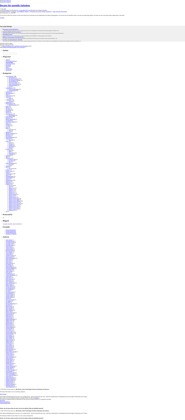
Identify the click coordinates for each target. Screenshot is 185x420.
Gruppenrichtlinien (13, 85)
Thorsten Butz (9, 368)
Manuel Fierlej (9, 306)
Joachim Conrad (9, 294)
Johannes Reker (9, 297)
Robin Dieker (9, 350)
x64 (7, 211)
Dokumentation (12, 90)
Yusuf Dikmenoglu (10, 386)
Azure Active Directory (14, 84)
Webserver (8, 181)
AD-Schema (11, 77)
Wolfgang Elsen (9, 383)
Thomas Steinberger (10, 366)
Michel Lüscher (9, 325)
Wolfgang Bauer (9, 381)
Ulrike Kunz (8, 376)
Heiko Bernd (9, 277)
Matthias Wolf (9, 320)
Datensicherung (9, 103)
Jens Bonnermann (10, 292)
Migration (8, 132)
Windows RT (12, 195)
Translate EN (48, 11)
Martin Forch (9, 315)
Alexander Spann (10, 245)
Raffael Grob (9, 342)
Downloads (8, 65)
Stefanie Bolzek (9, 359)
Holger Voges (9, 284)
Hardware (8, 117)
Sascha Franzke (9, 354)
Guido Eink (8, 276)
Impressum (2, 400)
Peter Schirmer (9, 338)
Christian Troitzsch (10, 255)
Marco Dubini (9, 308)
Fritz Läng (8, 272)
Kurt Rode (8, 305)
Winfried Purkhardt (10, 379)
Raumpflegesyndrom (7, 34)
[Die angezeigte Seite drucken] (60, 11)
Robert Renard (9, 347)
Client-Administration (14, 89)
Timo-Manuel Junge (10, 372)
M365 (10, 98)
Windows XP (12, 210)
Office (7, 141)
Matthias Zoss (9, 321)
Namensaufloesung (10, 137)
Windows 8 (11, 192)
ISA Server (11, 160)
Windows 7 (11, 190)
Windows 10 (11, 188)
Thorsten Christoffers (10, 370)
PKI (10, 162)
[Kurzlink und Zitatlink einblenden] (38, 10)
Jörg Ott (7, 298)
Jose (10, 86)
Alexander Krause (10, 242)
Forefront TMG (12, 159)
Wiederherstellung (13, 104)
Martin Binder (9, 314)
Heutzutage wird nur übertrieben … (11, 29)
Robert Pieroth (9, 346)
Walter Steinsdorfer (10, 377)
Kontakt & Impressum (11, 231)
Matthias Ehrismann (10, 319)
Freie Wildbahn (20, 11)
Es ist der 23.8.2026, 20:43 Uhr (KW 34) (12, 223)
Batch (10, 150)
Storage (7, 169)
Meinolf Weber (9, 323)
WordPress (36, 398)
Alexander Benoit (10, 241)
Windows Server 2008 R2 (15, 201)
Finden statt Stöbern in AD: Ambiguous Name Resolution (15, 46)
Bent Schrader (9, 251)
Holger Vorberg (9, 285)
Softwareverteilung (10, 163)
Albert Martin (9, 240)
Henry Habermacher (10, 282)
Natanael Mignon (10, 327)
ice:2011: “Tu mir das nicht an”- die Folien (12, 39)
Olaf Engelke (9, 334)
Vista (10, 186)
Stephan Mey (9, 362)
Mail (7, 128)
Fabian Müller (9, 266)
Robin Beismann (9, 349)
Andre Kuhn (9, 246)
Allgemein (8, 91)
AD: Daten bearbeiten (14, 78)
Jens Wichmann (9, 293)
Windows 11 (11, 189)
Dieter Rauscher (9, 263)
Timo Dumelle (9, 371)
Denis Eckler (9, 259)
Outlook (10, 145)
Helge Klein (8, 280)
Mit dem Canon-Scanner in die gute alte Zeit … (14, 37)
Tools (7, 175)
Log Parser (8, 125)
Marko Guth (8, 311)
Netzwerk (8, 138)
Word (10, 147)
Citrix (7, 94)
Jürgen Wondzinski (10, 299)
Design (7, 107)
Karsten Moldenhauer (11, 303)
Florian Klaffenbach (10, 268)
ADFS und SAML (13, 82)
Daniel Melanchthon (10, 258)
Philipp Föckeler (9, 340)
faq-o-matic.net (9, 114)
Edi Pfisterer (8, 264)
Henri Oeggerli (9, 281)
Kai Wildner (8, 301)
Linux (7, 123)
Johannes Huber (9, 295)
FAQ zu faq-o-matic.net (11, 61)
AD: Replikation (12, 81)
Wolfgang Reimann (10, 384)
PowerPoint (11, 146)
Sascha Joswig (9, 355)
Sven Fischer (9, 364)
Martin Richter (9, 318)
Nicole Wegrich (9, 331)
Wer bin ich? (9, 70)
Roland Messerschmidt (11, 351)
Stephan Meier (9, 360)
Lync (7, 127)
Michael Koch (9, 324)
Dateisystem (8, 102)
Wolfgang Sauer (9, 385)
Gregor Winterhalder (10, 275)
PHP (10, 151)
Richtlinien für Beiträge (11, 233)
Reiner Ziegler (9, 345)
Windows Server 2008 (14, 199)
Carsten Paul (9, 254)
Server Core (11, 185)
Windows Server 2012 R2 (15, 203)
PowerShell (11, 153)
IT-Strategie (8, 120)
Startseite (8, 59)
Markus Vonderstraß (10, 312)
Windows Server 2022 (14, 207)
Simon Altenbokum (10, 357)
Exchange (11, 129)
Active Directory (9, 76)
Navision (11, 143)
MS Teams (8, 136)
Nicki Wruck (9, 329)
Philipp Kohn (9, 341)
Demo (7, 106)
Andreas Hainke (9, 249)
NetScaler (11, 140)
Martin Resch (9, 316)
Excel (10, 142)
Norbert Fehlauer (10, 333)
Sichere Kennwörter (10, 63)
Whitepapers (8, 182)
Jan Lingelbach (9, 289)
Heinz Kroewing (9, 279)
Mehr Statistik (3, 394)
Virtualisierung (9, 180)
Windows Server (12, 197)
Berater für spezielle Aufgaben (15, 5)
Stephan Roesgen (10, 363)
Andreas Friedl (9, 247)
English (7, 111)
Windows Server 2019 (14, 206)
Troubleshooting (9, 176)
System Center (9, 171)
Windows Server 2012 (14, 202)
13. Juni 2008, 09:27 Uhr (24, 10)
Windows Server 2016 (14, 205)
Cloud (7, 97)
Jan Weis (8, 290)
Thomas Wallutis (9, 367)
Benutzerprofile (9, 93)
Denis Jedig (8, 260)
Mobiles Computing (10, 133)
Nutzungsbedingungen (11, 232)
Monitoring (8, 134)
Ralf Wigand (9, 344)
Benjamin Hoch (9, 250)
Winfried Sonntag (10, 380)
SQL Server (11, 168)
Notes (10, 130)
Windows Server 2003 (14, 198)
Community (13, 11)
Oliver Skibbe (9, 337)
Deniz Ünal (8, 262)
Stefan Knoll (9, 358)
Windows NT (12, 193)
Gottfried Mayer (9, 273)
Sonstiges (8, 166)
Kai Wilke (8, 302)
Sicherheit (8, 158)
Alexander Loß (9, 243)
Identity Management (10, 119)
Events (7, 112)
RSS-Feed (8, 66)
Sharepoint (8, 155)
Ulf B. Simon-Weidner (11, 375)
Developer (8, 108)
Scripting (8, 149)
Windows (26, 11)
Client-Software (9, 95)
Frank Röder (9, 269)
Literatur (8, 124)
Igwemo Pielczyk (10, 286)
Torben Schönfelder (10, 373)
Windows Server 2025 (14, 208)
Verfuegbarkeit (9, 177)
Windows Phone (12, 194)
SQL (7, 167)
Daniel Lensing (9, 256)
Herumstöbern (9, 68)
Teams (7, 172)
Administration (9, 88)
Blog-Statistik (12, 115)
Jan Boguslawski (10, 288)
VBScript (11, 154)
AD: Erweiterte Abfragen (14, 80)
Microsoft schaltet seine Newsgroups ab (12, 31)
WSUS (10, 164)
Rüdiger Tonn (9, 353)
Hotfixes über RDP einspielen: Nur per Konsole (14, 47)
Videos (7, 67)
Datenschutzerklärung (11, 230)
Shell (7, 156)
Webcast (11, 101)
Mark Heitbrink (9, 310)
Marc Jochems (9, 307)
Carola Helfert (9, 253)
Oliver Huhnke (9, 336)
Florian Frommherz (10, 267)
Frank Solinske (9, 271)
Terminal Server (9, 173)
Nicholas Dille (9, 328)
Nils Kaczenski (5, 10)
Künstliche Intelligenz (11, 121)
